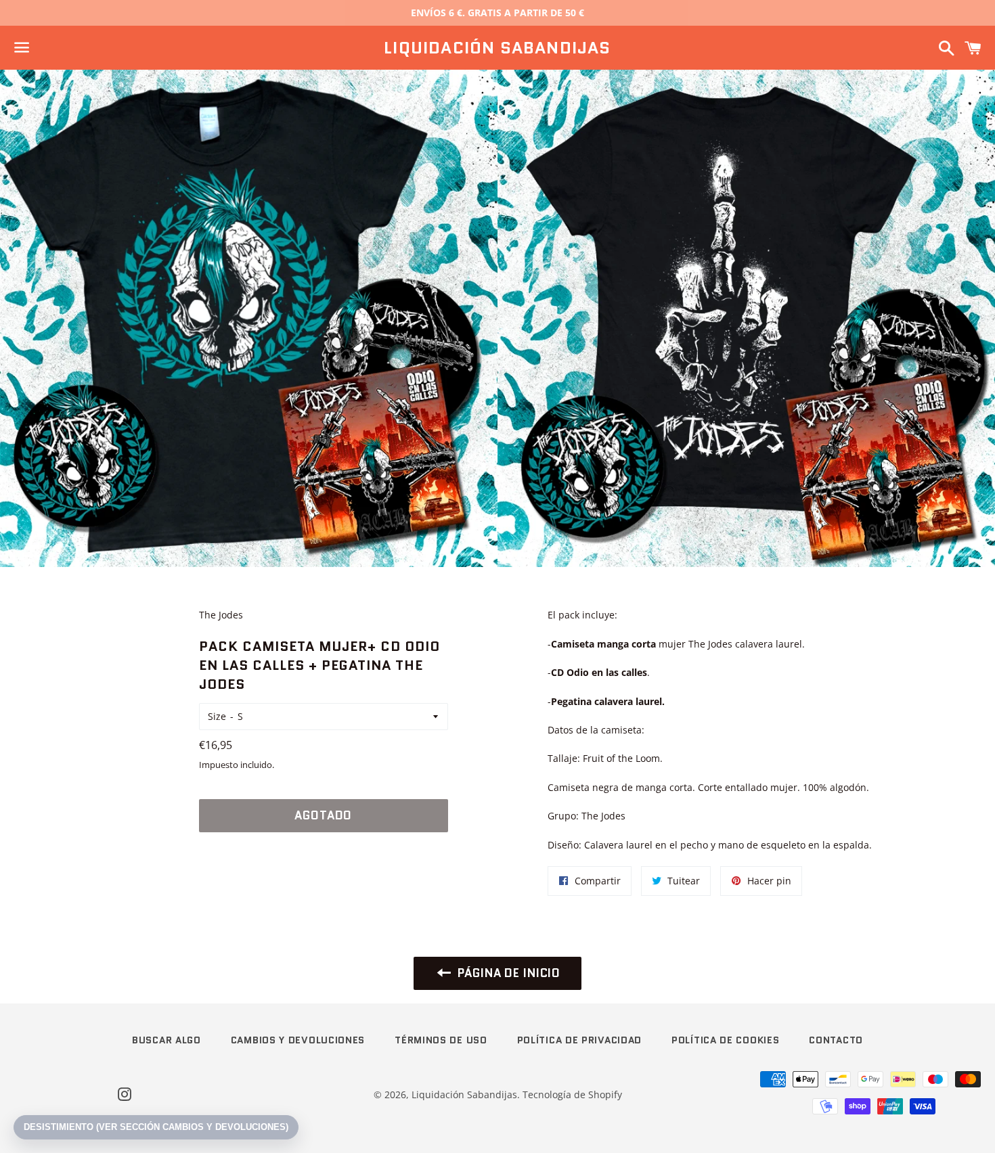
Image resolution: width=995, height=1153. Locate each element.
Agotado (323, 815)
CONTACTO (836, 1040)
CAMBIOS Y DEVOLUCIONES (298, 1040)
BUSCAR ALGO (166, 1040)
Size (217, 716)
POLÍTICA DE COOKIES (725, 1040)
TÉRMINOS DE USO (441, 1040)
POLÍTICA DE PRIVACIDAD (579, 1040)
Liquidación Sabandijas (497, 48)
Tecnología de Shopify (572, 1094)
